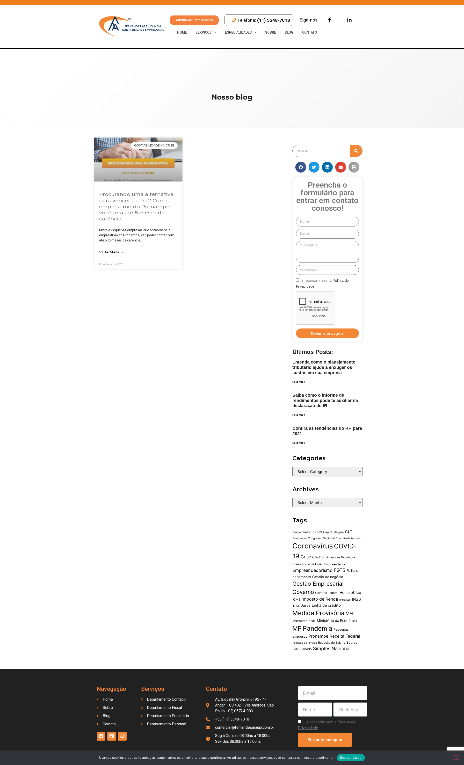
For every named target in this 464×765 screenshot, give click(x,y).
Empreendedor (334, 564)
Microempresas (304, 621)
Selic (295, 649)
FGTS (339, 570)
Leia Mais (298, 382)
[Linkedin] (349, 20)
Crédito (318, 557)
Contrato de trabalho (348, 538)
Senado (306, 649)
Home (182, 32)
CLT (348, 532)
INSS (356, 599)
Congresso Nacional (321, 538)
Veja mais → (111, 252)
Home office (350, 592)
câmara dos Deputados (340, 557)
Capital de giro (333, 532)
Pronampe (318, 636)
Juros (306, 605)
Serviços (204, 32)
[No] (456, 757)
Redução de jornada (304, 642)
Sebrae (351, 642)
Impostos (345, 599)
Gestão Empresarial (317, 583)
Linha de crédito (326, 605)
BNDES (317, 532)
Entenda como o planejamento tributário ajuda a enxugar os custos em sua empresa (323, 367)
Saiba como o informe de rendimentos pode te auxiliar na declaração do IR (325, 400)
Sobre (270, 32)
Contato (309, 32)
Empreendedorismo (312, 570)
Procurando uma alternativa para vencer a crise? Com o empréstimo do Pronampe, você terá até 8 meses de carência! (136, 206)
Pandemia (317, 628)
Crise (306, 556)
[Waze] (122, 736)
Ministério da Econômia (337, 620)
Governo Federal (326, 593)
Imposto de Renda (320, 599)
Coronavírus (312, 546)
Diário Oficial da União (307, 564)
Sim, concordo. (351, 757)
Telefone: (263, 20)
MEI (349, 613)
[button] (300, 167)
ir (293, 605)
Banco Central (301, 532)
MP (297, 628)
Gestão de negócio (327, 577)
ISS (298, 605)
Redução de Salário (331, 642)
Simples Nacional (332, 648)
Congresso (299, 538)
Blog (289, 32)
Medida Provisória (318, 613)
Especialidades (238, 32)
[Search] (356, 151)
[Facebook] (329, 20)
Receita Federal (345, 636)
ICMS (296, 599)
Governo (303, 592)
